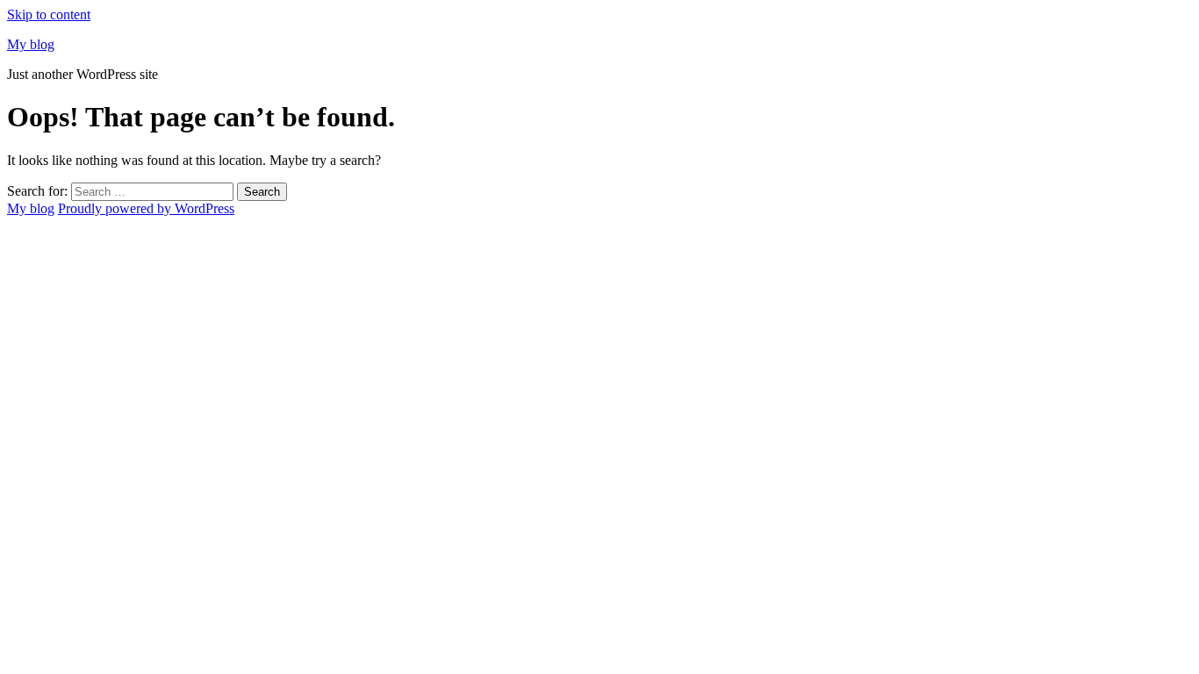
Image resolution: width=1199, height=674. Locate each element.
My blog (30, 44)
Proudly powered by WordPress (146, 208)
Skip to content (48, 14)
